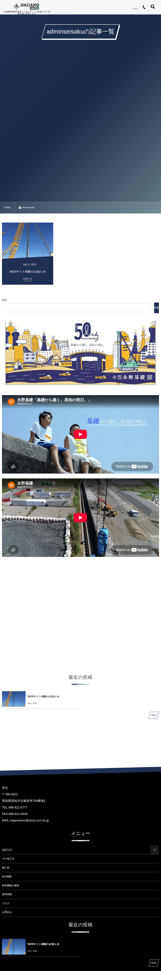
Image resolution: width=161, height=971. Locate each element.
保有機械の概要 (10, 885)
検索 (4, 300)
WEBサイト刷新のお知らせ (43, 696)
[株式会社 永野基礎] (27, 6)
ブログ (5, 903)
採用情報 (7, 894)
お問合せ (7, 912)
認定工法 (7, 849)
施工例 (5, 867)
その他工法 (8, 858)
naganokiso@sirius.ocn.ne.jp (29, 820)
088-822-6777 (17, 807)
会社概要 (7, 876)
